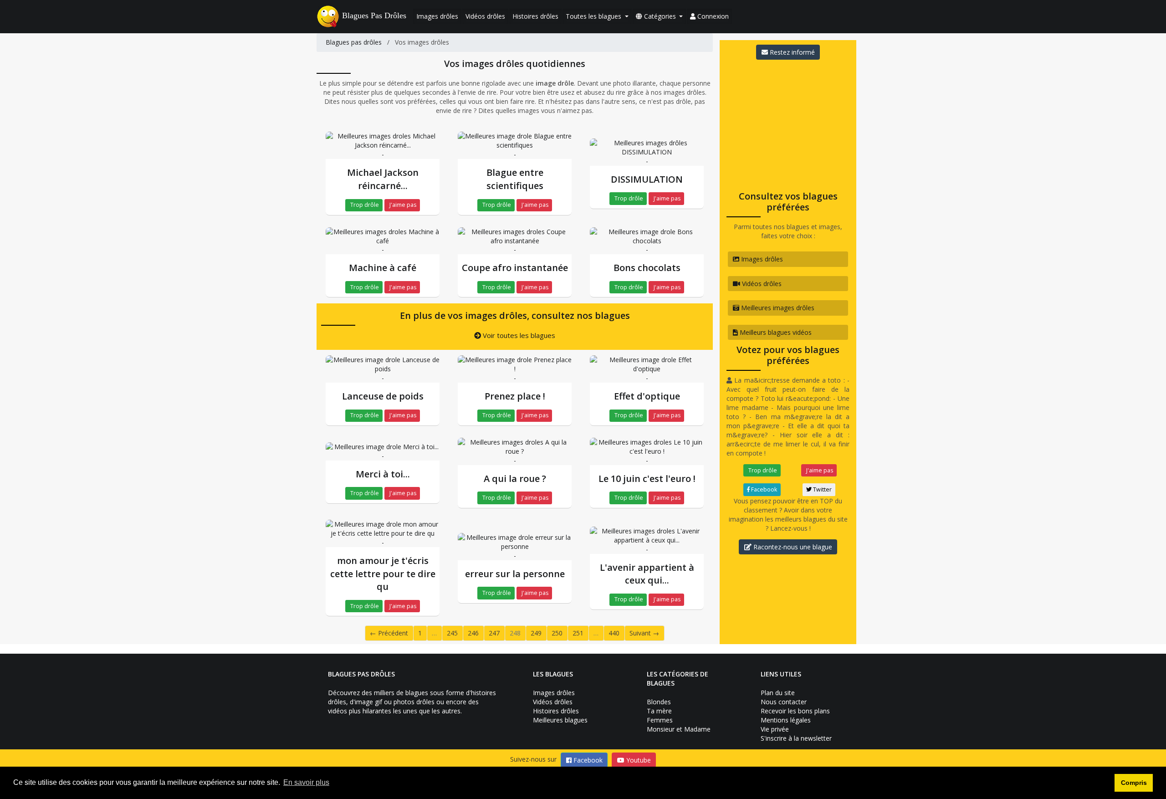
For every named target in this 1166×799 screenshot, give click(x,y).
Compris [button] (1134, 782)
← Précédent (389, 633)
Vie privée (775, 729)
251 (578, 633)
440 (614, 633)
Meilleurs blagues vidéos (775, 332)
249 (536, 633)
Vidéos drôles (485, 16)
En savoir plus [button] (306, 782)
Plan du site (778, 692)
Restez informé (791, 52)
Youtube (637, 760)
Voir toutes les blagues (518, 335)
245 (452, 633)
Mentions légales (786, 720)
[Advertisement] (788, 122)
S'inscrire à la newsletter (796, 738)
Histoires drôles (535, 16)
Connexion (712, 16)
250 (557, 633)
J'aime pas (402, 205)
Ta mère (659, 711)
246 (473, 633)
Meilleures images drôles (776, 307)
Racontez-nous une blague (792, 547)
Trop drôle (364, 205)
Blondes (659, 701)
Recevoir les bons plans (795, 711)
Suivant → (644, 633)
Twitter (822, 489)
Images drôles (437, 16)
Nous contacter (784, 701)
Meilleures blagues (560, 720)
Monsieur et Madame (679, 729)
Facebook (763, 489)
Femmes (660, 720)
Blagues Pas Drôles (374, 15)
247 (494, 633)
